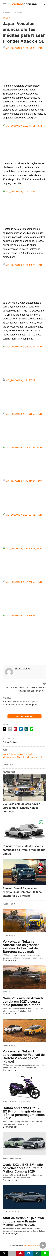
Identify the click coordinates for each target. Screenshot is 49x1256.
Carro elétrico (17, 754)
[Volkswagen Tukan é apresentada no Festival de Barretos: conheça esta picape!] (24, 1030)
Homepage (7, 12)
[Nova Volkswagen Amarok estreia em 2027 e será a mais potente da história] (24, 977)
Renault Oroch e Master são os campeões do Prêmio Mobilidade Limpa (24, 850)
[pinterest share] (15, 729)
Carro (5, 754)
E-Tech (29, 754)
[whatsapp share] (26, 729)
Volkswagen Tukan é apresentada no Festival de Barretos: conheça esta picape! (24, 1056)
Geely (5, 1158)
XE (41, 757)
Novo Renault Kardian (27, 757)
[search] (44, 4)
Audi (5, 1212)
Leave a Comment (24, 716)
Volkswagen (9, 935)
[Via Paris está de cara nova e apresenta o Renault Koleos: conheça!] (24, 787)
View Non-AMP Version (31, 1245)
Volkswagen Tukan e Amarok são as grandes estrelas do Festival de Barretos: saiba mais (21, 946)
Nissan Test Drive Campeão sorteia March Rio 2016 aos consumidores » (26, 689)
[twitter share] (4, 729)
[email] (12, 1253)
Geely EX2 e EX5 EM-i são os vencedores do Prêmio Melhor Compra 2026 (23, 1168)
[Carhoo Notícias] (24, 4)
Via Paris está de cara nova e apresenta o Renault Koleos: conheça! (21, 807)
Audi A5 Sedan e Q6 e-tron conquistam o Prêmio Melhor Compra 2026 (23, 1221)
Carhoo (6, 992)
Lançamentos (24, 1102)
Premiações (15, 1158)
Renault (18, 12)
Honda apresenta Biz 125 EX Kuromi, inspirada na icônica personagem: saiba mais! (24, 1113)
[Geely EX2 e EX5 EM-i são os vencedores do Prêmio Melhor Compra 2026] (24, 1143)
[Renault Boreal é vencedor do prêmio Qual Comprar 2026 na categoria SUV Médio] (24, 872)
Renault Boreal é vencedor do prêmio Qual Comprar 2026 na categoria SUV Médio (22, 892)
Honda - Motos (9, 1102)
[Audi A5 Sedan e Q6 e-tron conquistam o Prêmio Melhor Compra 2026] (24, 1197)
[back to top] (42, 1245)
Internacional (8, 757)
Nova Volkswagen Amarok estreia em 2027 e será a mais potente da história (23, 1001)
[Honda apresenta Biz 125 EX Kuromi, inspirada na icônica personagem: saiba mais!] (24, 1087)
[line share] (31, 729)
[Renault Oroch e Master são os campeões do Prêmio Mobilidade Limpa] (24, 830)
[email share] (10, 729)
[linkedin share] (21, 729)
